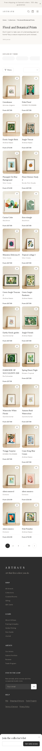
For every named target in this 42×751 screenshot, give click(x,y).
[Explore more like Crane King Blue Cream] (36, 427)
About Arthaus (10, 620)
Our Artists (9, 651)
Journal (8, 636)
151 (29, 546)
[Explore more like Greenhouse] (17, 78)
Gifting (7, 601)
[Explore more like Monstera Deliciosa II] (17, 231)
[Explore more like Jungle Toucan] (36, 115)
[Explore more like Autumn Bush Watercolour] (36, 386)
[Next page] (34, 546)
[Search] (28, 11)
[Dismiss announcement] (40, 3)
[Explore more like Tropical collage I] (36, 231)
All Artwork (9, 589)
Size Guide (9, 632)
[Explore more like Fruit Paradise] (36, 505)
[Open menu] (37, 11)
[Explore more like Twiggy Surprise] (17, 427)
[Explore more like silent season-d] (17, 467)
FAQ (6, 701)
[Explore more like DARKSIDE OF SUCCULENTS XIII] (17, 346)
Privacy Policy (24, 706)
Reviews (8, 659)
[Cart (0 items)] (32, 11)
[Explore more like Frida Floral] (36, 78)
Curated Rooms (11, 597)
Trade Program (10, 663)
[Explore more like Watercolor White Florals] (17, 386)
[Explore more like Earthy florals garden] (17, 309)
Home (4, 20)
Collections (11, 20)
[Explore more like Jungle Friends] (36, 309)
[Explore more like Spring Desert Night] (36, 346)
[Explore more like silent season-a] (36, 467)
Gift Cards (9, 605)
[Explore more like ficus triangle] (36, 193)
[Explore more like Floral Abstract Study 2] (36, 153)
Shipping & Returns (17, 701)
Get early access (31, 744)
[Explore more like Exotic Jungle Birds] (17, 115)
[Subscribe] (34, 686)
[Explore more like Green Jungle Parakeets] (36, 268)
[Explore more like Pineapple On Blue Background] (17, 153)
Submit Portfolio (11, 655)
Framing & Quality (11, 624)
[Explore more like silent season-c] (17, 505)
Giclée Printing (10, 628)
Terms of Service (11, 706)
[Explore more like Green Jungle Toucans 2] (17, 268)
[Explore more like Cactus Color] (17, 193)
